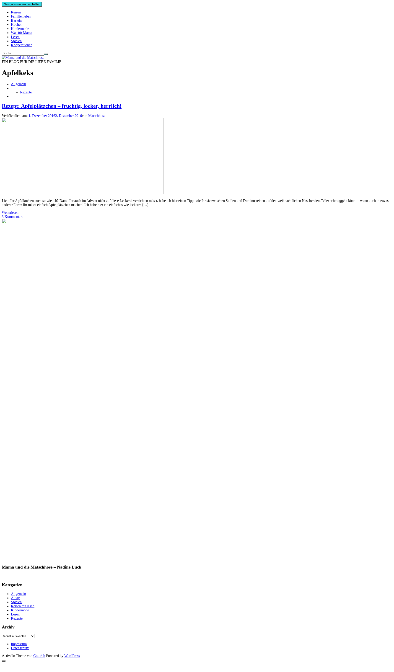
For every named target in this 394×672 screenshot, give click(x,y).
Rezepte (26, 92)
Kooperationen (21, 45)
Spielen (16, 41)
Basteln (16, 20)
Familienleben (21, 16)
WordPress (72, 656)
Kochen (16, 24)
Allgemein (18, 84)
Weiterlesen (10, 212)
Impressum (19, 644)
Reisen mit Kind (22, 606)
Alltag (15, 598)
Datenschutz (20, 648)
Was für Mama (21, 33)
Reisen (16, 12)
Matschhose (96, 116)
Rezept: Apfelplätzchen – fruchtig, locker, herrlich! (62, 106)
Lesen (15, 37)
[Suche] (46, 54)
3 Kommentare (12, 217)
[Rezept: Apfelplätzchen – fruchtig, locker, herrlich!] (83, 193)
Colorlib (39, 656)
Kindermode (20, 29)
